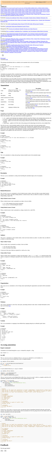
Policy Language (19, 14)
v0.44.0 (19, 10)
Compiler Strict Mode (5, 35)
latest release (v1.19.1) (41, 2)
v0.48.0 (5, 10)
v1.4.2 (10, 8)
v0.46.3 (12, 10)
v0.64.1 (46, 8)
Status (31, 28)
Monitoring (19, 26)
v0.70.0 (25, 8)
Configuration (8, 26)
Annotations (44, 35)
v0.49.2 (2, 10)
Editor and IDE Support (21, 35)
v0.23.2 (44, 11)
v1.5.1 (7, 8)
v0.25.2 (37, 11)
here (31, 91)
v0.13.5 (30, 12)
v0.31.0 (16, 11)
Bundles (21, 28)
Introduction (8, 14)
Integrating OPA (6, 15)
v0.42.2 (26, 10)
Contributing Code (26, 31)
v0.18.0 (12, 12)
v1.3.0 (13, 8)
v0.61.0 (9, 9)
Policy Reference (27, 14)
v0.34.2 (5, 11)
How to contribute (10, 31)
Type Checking (31, 33)
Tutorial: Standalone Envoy (33, 20)
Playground (3, 58)
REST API (19, 15)
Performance (47, 20)
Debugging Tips (44, 17)
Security (24, 26)
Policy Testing (34, 14)
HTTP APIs (27, 24)
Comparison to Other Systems (32, 35)
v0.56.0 (26, 9)
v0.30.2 (19, 11)
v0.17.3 (16, 12)
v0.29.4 (23, 11)
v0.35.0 (2, 11)
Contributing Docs (18, 31)
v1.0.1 (22, 8)
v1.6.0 (3, 8)
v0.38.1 (41, 10)
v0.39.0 (37, 10)
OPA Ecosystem (4, 36)
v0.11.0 (37, 12)
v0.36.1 (48, 10)
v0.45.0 (16, 10)
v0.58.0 (19, 9)
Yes (2, 450)
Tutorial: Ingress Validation (34, 17)
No (5, 450)
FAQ (40, 35)
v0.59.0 (16, 9)
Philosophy (13, 14)
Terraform (41, 24)
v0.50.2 (48, 9)
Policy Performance (41, 14)
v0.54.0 (33, 9)
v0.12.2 (33, 12)
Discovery (35, 28)
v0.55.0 (30, 9)
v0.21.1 (2, 12)
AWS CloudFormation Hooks (14, 24)
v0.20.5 (5, 12)
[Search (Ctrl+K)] (3, 55)
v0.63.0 (2, 9)
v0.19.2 (9, 12)
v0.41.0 (30, 10)
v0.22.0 (48, 11)
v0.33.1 (9, 11)
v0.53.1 (37, 9)
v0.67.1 (36, 8)
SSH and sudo (36, 24)
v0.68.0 (32, 8)
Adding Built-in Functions (42, 31)
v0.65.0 (43, 8)
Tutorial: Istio (42, 20)
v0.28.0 (26, 11)
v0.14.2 (26, 12)
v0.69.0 (29, 8)
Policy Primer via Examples (23, 17)
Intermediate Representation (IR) (14, 33)
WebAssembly (24, 33)
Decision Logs (27, 28)
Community (11, 52)
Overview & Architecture (11, 17)
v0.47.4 (9, 10)
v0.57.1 (23, 9)
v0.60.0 (12, 9)
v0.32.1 (12, 11)
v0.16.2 (19, 12)
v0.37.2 (44, 10)
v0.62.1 (5, 9)
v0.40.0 (33, 10)
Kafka (31, 24)
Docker (22, 24)
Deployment (14, 26)
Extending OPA (13, 15)
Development (33, 31)
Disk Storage (13, 35)
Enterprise (10, 36)
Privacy (27, 26)
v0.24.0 (41, 11)
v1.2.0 (16, 8)
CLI (23, 15)
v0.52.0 (41, 9)
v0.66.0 (39, 8)
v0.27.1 (30, 11)
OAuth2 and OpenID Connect (40, 33)
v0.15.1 (23, 12)
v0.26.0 (33, 11)
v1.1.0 (19, 8)
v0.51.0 (44, 9)
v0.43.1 (23, 10)
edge (40, 12)
